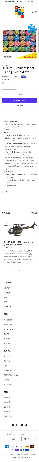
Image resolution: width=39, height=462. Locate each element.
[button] (2, 12)
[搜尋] (32, 12)
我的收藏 (7, 361)
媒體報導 (7, 293)
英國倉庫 (7, 412)
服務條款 (33, 454)
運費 (8, 79)
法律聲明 (27, 457)
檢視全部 (34, 213)
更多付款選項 (19, 105)
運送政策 (13, 457)
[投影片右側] (24, 62)
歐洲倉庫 (7, 407)
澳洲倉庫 (7, 402)
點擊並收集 (8, 324)
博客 (5, 302)
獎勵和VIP (7, 370)
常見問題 (7, 343)
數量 (3, 83)
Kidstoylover (11, 454)
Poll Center (8, 384)
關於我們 (7, 288)
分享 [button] (5, 192)
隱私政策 (26, 454)
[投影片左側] (15, 62)
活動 (5, 366)
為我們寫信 (8, 320)
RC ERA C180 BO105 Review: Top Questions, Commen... (18, 243)
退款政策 (19, 454)
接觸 (5, 297)
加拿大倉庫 (8, 416)
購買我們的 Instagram (11, 375)
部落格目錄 (8, 307)
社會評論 (7, 356)
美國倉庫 (7, 397)
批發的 (6, 334)
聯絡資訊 (20, 457)
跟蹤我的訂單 (8, 329)
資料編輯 (7, 380)
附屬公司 (7, 339)
